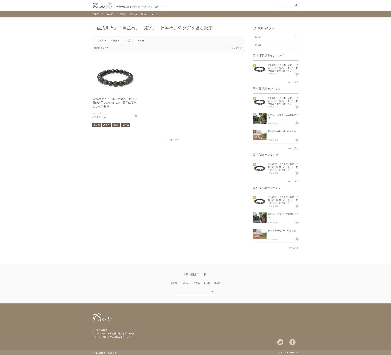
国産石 (116, 40)
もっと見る (293, 82)
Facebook (292, 342)
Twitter (280, 342)
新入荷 (110, 14)
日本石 (141, 40)
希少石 (144, 14)
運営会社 (112, 352)
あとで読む (298, 73)
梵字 (128, 40)
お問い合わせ (98, 352)
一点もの (121, 14)
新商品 (133, 14)
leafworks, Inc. (293, 352)
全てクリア (236, 47)
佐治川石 (102, 40)
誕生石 (155, 14)
